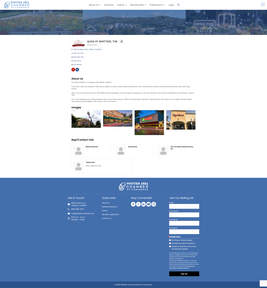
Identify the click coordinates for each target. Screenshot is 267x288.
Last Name (173, 219)
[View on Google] (77, 71)
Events (105, 210)
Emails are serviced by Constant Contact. (181, 267)
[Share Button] (121, 41)
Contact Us (106, 218)
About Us (93, 4)
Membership (137, 4)
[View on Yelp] (73, 71)
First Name (173, 211)
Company (173, 228)
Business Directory (109, 207)
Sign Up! (184, 274)
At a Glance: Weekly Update (181, 240)
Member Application (110, 214)
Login (171, 4)
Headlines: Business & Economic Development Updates (183, 247)
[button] (262, 4)
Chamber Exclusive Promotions (183, 243)
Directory (109, 4)
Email (171, 203)
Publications (156, 4)
